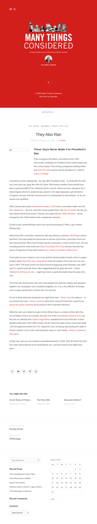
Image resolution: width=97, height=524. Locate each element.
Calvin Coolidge (41, 174)
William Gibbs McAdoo (65, 214)
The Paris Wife (43, 400)
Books (55, 126)
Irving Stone (41, 261)
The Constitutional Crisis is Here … (23, 474)
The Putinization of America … (21, 491)
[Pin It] (30, 371)
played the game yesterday (21, 305)
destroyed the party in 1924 (44, 206)
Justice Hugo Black (41, 319)
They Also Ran (28, 261)
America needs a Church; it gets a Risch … (26, 487)
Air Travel (34, 126)
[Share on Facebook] (12, 371)
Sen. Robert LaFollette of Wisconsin (61, 250)
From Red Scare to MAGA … (21, 478)
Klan (11, 210)
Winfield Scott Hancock (19, 272)
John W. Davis (44, 170)
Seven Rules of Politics (19, 400)
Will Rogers (75, 235)
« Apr (52, 499)
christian (62, 140)
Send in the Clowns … (18, 483)
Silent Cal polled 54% (49, 246)
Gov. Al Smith (70, 210)
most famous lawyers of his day (71, 316)
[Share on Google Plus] (24, 371)
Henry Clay (65, 297)
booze (21, 210)
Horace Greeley (37, 301)
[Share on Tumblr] (36, 371)
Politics (64, 126)
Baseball (46, 126)
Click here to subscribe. (48, 96)
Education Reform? (72, 400)
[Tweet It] (18, 371)
